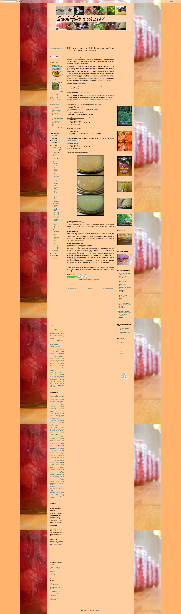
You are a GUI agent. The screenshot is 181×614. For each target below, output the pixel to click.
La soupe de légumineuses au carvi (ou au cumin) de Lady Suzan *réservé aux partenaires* (58, 110)
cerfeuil (62, 411)
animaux (56, 331)
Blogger (97, 610)
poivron (61, 472)
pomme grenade (54, 476)
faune (62, 348)
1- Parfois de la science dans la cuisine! (123, 329)
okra (53, 462)
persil (51, 467)
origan (57, 464)
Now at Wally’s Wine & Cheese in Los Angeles (125, 314)
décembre (56, 147)
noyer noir (52, 361)
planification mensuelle (57, 365)
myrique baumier (54, 453)
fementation (52, 349)
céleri (56, 425)
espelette (61, 427)
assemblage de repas (57, 333)
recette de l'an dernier (91, 118)
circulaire (52, 571)
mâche (62, 453)
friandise (61, 353)
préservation (61, 368)
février (55, 248)
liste (57, 358)
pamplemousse (54, 466)
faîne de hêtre (55, 429)
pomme (52, 474)
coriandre (52, 422)
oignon (56, 460)
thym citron (52, 488)
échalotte (52, 496)
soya (57, 485)
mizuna (62, 450)
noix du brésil (58, 459)
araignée (61, 331)
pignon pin (56, 467)
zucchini (62, 494)
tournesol (52, 492)
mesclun (56, 450)
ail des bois (60, 396)
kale (57, 443)
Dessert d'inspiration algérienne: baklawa (56, 189)
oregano (52, 464)
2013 (53, 143)
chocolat (52, 341)
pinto (58, 469)
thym (62, 486)
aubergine (52, 401)
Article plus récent (73, 288)
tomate (53, 490)
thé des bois (60, 488)
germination (61, 355)
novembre (56, 150)
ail (56, 396)
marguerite (53, 448)
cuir (56, 340)
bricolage (57, 337)
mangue (62, 446)
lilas (56, 445)
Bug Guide (53, 574)
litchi (51, 446)
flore (62, 351)
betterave (57, 403)
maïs (58, 448)
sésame (52, 486)
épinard (62, 496)
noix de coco (55, 457)
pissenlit (61, 469)
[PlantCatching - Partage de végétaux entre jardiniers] (124, 388)
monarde (52, 452)
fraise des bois (57, 432)
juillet (55, 161)
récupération (53, 372)
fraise (62, 431)
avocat (57, 401)
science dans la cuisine (57, 374)
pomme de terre (59, 474)
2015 (53, 138)
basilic (51, 403)
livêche (56, 446)
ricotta (62, 371)
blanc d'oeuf (53, 335)
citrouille (62, 418)
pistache (52, 471)
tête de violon (60, 492)
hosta (62, 440)
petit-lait (62, 363)
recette (91, 279)
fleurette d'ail (54, 431)
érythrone (52, 497)
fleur (57, 351)
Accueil (90, 288)
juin (54, 163)
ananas (62, 398)
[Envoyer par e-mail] (79, 277)
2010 (53, 255)
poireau (57, 471)
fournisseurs (52, 353)
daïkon (55, 427)
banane (62, 401)
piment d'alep (53, 469)
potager (62, 367)
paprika (62, 465)
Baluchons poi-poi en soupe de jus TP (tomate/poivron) (56, 209)
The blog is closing (57, 99)
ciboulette (61, 417)
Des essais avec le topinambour (56, 218)
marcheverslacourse (55, 360)
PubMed (52, 564)
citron (52, 418)
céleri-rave (61, 425)
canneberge (53, 408)
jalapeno (52, 443)
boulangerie (61, 335)
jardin (60, 356)
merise (51, 450)
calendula (52, 406)
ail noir (51, 397)
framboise (54, 434)
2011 (53, 253)
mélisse (51, 455)
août (54, 158)
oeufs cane (61, 361)
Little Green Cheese (57, 118)
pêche (57, 481)
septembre (56, 154)
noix (51, 457)
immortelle (61, 441)
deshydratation (54, 344)
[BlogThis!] (81, 277)
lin (63, 445)
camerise (61, 406)
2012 (53, 145)
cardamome (61, 409)
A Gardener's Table (124, 273)
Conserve (86, 279)
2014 (53, 140)
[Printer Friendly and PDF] (72, 277)
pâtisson (52, 481)
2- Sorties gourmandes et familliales (123, 333)
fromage (52, 355)
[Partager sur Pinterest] (86, 277)
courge (61, 422)
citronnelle (57, 418)
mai (54, 165)
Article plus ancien (108, 288)
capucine (52, 409)
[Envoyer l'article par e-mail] (85, 274)
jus (63, 356)
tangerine (58, 486)
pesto (57, 363)
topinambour (61, 490)
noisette (62, 455)
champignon (59, 413)
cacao (62, 404)
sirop (55, 376)
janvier (55, 250)
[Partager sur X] (83, 277)
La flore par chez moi (55, 591)
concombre (61, 420)
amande (56, 398)
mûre (55, 455)
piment (62, 467)
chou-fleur (52, 416)
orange (62, 462)
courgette (52, 424)
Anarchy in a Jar (124, 311)
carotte (52, 411)
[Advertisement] (84, 36)
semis (51, 376)
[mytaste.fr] (120, 342)
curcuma (52, 425)
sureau (62, 485)
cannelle (62, 408)
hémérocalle (52, 441)
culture (62, 342)
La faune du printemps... (56, 225)
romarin (57, 483)
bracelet (52, 337)
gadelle (56, 436)
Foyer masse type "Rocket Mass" (55, 583)
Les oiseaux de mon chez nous (55, 594)
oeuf (56, 361)
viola (56, 494)
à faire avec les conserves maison (57, 385)
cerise (51, 413)
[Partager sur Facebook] (84, 277)
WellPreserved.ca (124, 303)
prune (62, 479)
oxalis (62, 464)
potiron (62, 476)
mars (55, 245)
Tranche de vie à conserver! (54, 598)
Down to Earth (56, 98)
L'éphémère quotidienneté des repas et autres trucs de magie (57, 67)
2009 (53, 258)
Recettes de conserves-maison (57, 105)
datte (51, 427)
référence (61, 372)
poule (51, 368)
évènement (58, 387)
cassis (57, 411)
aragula (56, 399)
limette (59, 445)
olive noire (57, 462)
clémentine (53, 420)
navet (58, 455)
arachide (52, 399)
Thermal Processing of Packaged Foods (56, 568)
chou (62, 415)
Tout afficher (61, 127)
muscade (61, 452)
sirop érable (60, 376)
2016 (53, 135)
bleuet (62, 403)
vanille (51, 494)
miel (62, 360)
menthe (62, 448)
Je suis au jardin (57, 82)
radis (62, 481)
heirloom (52, 356)
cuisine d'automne (54, 342)
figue (62, 429)
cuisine (60, 341)
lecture (51, 358)
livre (63, 358)
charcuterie (61, 338)
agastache (52, 396)
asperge (61, 399)
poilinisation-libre (53, 367)
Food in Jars (123, 295)
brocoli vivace (54, 404)
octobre (55, 152)
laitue (62, 443)
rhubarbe (96, 279)
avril (54, 243)
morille (57, 452)
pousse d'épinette (55, 478)
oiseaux (52, 363)
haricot (58, 440)
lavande (52, 445)
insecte (56, 356)
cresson (61, 424)
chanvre (51, 415)
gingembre (53, 440)
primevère (57, 479)
